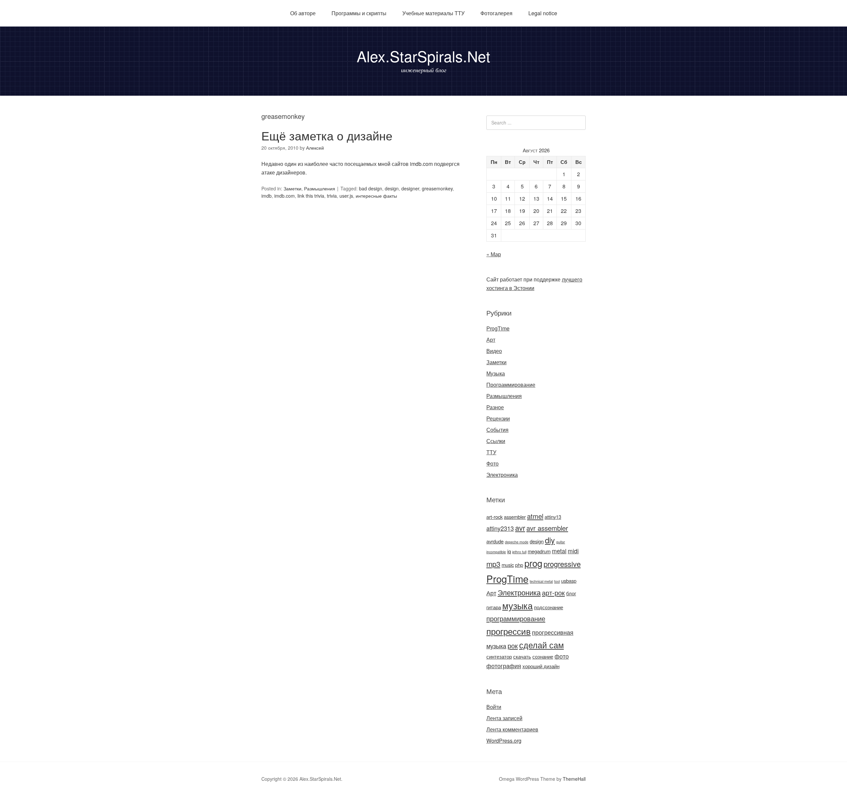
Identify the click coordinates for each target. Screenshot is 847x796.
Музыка (495, 373)
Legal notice (542, 13)
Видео (494, 351)
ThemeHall (574, 778)
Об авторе (303, 13)
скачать (522, 656)
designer (410, 188)
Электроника (502, 474)
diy (550, 540)
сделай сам (541, 645)
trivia (332, 195)
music (508, 564)
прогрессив (508, 631)
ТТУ (491, 452)
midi (573, 551)
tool (557, 581)
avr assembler (547, 528)
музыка (517, 605)
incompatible (496, 551)
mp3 (493, 564)
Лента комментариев (512, 729)
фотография (503, 666)
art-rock (494, 516)
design (392, 188)
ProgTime (498, 328)
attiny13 (553, 516)
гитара (493, 607)
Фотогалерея (496, 13)
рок (513, 645)
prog (533, 563)
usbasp (568, 580)
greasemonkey (437, 188)
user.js (346, 195)
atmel (535, 516)
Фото (492, 463)
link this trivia (310, 195)
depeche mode (516, 541)
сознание (542, 656)
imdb (266, 195)
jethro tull (519, 551)
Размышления (319, 188)
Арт (490, 339)
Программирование (510, 384)
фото (562, 656)
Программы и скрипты (359, 13)
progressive (562, 564)
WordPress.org (503, 740)
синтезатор (499, 656)
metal (559, 551)
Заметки (292, 188)
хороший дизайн (540, 666)
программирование (515, 618)
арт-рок (553, 592)
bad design (370, 188)
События (497, 429)
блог (571, 593)
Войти (493, 707)
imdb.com (284, 195)
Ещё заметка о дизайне (326, 135)
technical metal (541, 581)
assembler (515, 516)
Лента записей (504, 718)
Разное (495, 407)
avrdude (495, 541)
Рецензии (498, 418)
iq (509, 551)
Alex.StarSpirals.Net (423, 56)
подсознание (548, 607)
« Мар (493, 254)
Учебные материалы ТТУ (433, 13)
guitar (560, 541)
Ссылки (495, 441)
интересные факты (376, 195)
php (519, 564)
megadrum (539, 551)
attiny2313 (500, 528)
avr (520, 527)
